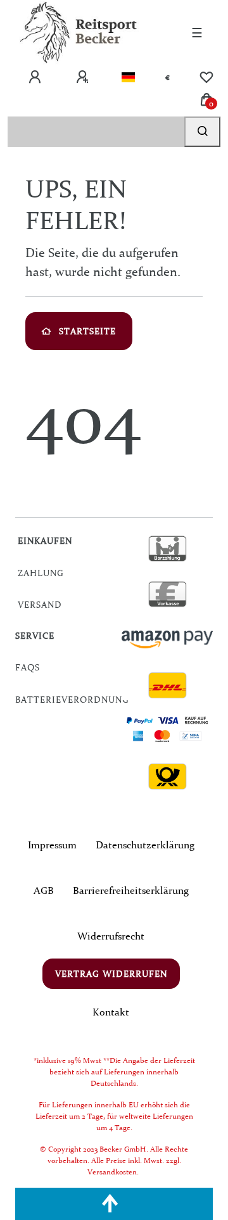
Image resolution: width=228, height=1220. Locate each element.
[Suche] (202, 131)
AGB (44, 890)
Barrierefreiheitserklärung (131, 890)
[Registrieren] (83, 77)
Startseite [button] (87, 331)
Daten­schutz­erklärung (145, 844)
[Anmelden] (36, 77)
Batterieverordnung (72, 699)
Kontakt (110, 1011)
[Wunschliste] (206, 77)
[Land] (128, 77)
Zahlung (41, 573)
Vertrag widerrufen (111, 973)
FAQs (27, 667)
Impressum (52, 844)
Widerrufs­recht (110, 935)
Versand (40, 604)
